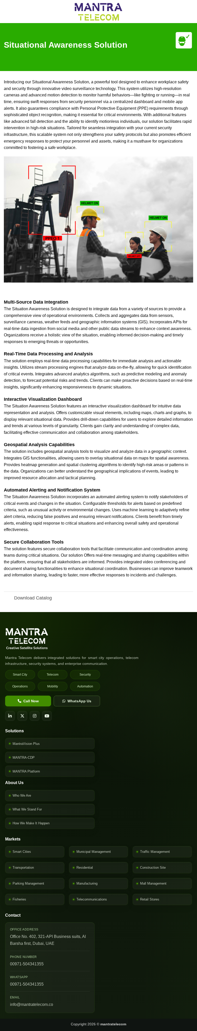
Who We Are (22, 795)
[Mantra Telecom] (98, 638)
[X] (22, 716)
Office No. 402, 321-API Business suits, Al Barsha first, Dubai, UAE (48, 940)
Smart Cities (22, 852)
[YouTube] (47, 716)
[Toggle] (9, 598)
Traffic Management (155, 852)
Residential (84, 867)
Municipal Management (93, 852)
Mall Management (153, 883)
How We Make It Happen (31, 823)
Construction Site (153, 867)
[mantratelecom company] (98, 11)
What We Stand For (27, 809)
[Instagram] (35, 716)
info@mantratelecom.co (31, 1004)
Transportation (23, 867)
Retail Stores (149, 899)
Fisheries (19, 899)
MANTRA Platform (26, 771)
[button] (7, 11)
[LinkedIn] (10, 716)
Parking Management (28, 883)
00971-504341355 (27, 964)
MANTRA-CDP (24, 757)
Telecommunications (91, 899)
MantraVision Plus (26, 744)
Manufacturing (86, 883)
